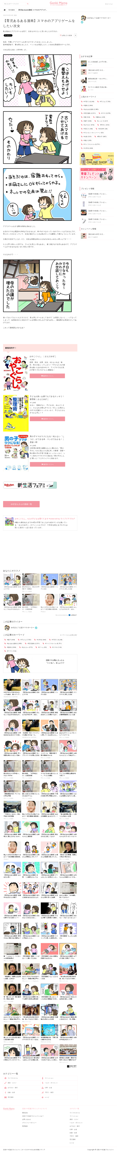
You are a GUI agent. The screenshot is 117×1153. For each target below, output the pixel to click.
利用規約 (25, 1126)
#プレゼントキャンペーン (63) (93, 133)
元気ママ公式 (92, 81)
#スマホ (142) (57, 647)
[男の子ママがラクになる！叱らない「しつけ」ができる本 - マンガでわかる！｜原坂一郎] (16, 453)
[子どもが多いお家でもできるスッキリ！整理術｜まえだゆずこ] (16, 413)
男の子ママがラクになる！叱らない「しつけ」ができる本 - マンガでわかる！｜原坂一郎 (47, 439)
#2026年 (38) (102, 129)
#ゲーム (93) (42, 647)
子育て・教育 (48, 1092)
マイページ (109, 4)
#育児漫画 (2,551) (33, 643)
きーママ (90, 90)
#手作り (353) (104, 125)
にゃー (90, 64)
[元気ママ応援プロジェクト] (58, 4)
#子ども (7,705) (25, 640)
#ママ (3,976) (105, 113)
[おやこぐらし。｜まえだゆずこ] (15, 373)
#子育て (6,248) (56, 640)
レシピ (46, 1097)
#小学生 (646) (41, 640)
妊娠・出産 (11, 1092)
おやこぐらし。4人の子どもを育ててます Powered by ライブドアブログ (45, 518)
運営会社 (25, 1113)
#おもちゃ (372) (27, 647)
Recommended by (62, 615)
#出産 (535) (87, 136)
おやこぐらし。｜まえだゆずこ (43, 356)
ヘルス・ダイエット (51, 1083)
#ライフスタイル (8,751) (53, 643)
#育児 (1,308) (88, 129)
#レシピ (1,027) (102, 121)
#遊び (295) (87, 140)
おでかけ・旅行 (12, 1088)
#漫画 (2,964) (11, 647)
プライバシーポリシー (29, 1123)
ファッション (48, 1078)
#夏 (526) (86, 117)
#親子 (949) (11, 640)
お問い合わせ (26, 1119)
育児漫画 (10, 1097)
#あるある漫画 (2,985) (14, 643)
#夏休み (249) (100, 117)
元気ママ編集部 (93, 73)
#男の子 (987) (101, 136)
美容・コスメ (11, 1083)
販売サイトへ (48, 376)
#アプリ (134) (11, 651)
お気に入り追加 (66, 35)
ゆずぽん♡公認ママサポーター (22, 627)
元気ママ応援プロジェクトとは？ (33, 1116)
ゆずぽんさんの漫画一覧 (21, 504)
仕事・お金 (48, 1088)
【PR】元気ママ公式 (94, 197)
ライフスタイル (12, 1078)
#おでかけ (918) (88, 125)
